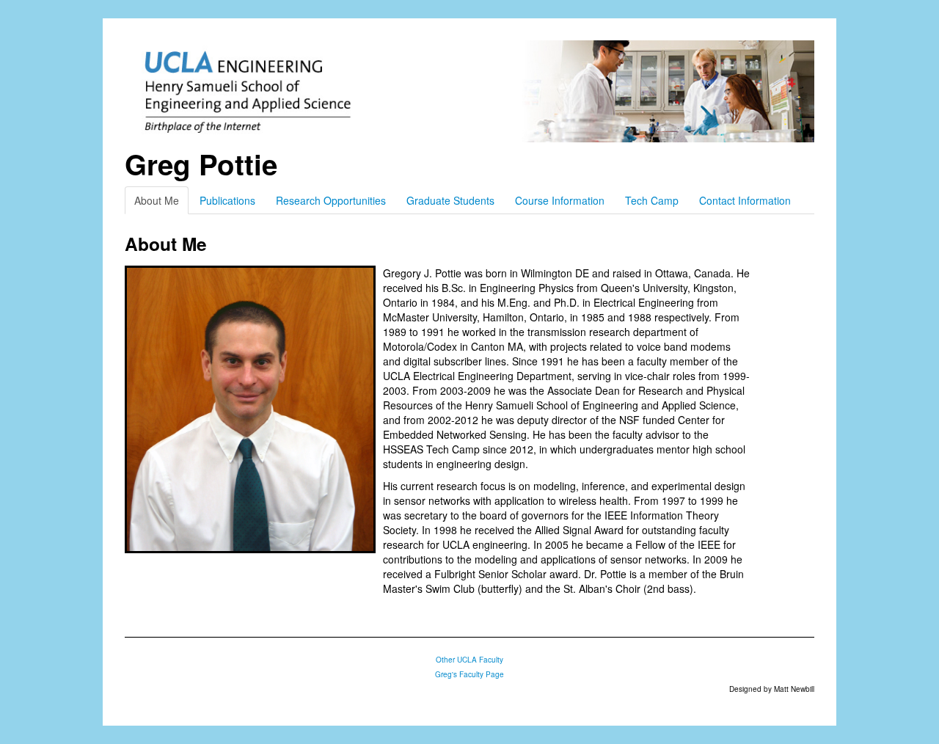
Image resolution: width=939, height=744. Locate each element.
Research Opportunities (331, 200)
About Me (156, 200)
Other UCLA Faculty (469, 659)
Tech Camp (652, 200)
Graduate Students (450, 200)
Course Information (559, 200)
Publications (227, 200)
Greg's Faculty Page (469, 674)
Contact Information (745, 200)
